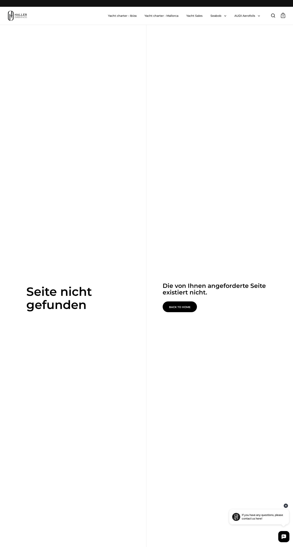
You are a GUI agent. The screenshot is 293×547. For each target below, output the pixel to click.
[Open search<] (273, 15)
